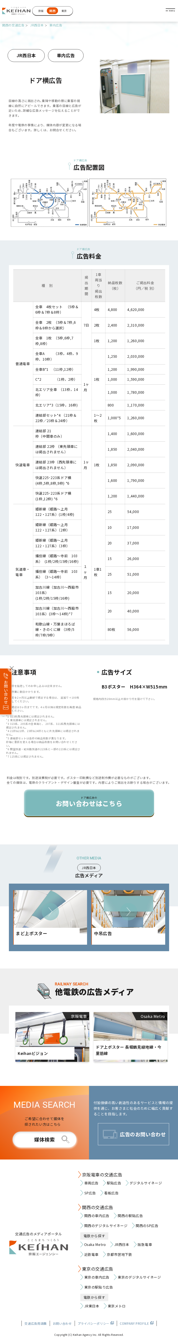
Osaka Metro (95, 1244)
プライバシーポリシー (93, 1323)
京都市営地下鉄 (119, 1254)
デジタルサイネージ (146, 1183)
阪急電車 (145, 1244)
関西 (52, 11)
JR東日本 (91, 1306)
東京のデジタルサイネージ (139, 1277)
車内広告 (55, 25)
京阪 (41, 11)
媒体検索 (44, 1139)
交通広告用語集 (36, 1323)
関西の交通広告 (13, 25)
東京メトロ (117, 1306)
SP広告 (90, 1192)
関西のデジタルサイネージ (106, 1225)
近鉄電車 (91, 1254)
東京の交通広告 (97, 1269)
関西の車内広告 (96, 1215)
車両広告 (91, 1183)
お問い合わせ (62, 1323)
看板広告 (111, 1192)
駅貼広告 (114, 1183)
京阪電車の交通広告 (102, 1174)
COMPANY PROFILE (134, 1323)
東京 (64, 11)
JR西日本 (37, 25)
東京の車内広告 (96, 1277)
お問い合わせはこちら (89, 802)
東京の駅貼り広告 (98, 1287)
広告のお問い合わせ (143, 1134)
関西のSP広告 (147, 1225)
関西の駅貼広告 (130, 1215)
